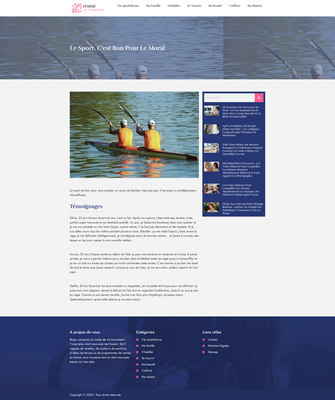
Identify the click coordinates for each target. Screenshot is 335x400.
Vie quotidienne (128, 6)
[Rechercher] (259, 97)
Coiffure (234, 6)
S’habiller (174, 6)
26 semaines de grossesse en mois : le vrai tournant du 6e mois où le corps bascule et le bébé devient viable (241, 112)
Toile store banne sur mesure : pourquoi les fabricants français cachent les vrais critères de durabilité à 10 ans (242, 149)
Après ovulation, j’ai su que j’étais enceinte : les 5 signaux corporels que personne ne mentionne (240, 130)
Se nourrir (194, 6)
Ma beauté (215, 6)
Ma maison (254, 6)
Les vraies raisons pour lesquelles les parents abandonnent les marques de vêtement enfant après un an (240, 190)
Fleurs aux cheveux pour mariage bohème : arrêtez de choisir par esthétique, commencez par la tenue (242, 208)
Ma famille (153, 6)
